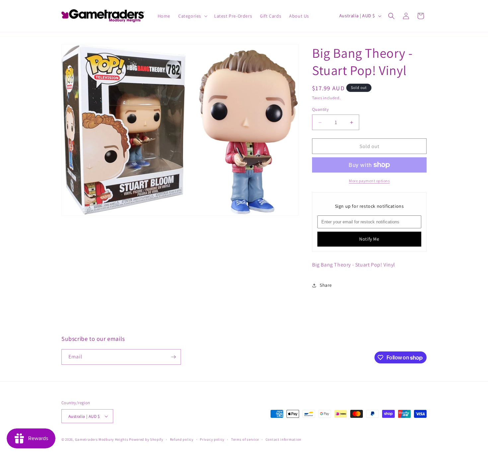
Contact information (283, 439)
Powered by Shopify (146, 439)
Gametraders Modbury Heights (101, 439)
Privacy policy (212, 439)
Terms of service (245, 439)
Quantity (320, 109)
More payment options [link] (369, 180)
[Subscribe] (173, 357)
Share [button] (326, 285)
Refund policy (182, 439)
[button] (192, 16)
